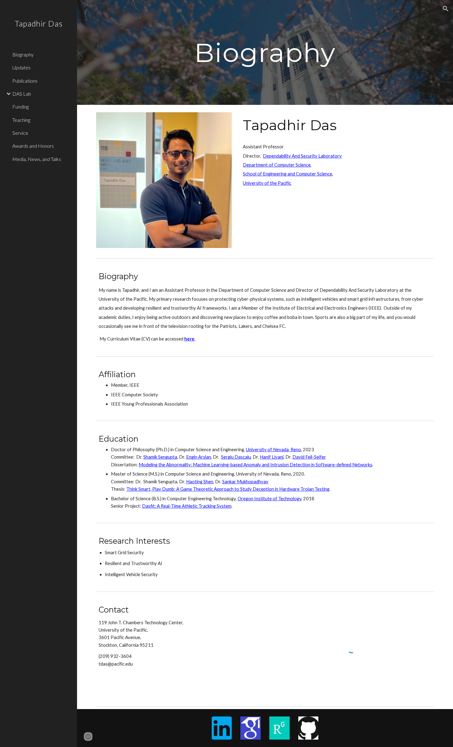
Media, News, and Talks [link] (36, 159)
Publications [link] (25, 81)
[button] (445, 8)
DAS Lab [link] (21, 94)
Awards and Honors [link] (33, 146)
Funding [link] (20, 106)
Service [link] (20, 133)
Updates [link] (21, 67)
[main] (265, 52)
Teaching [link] (21, 120)
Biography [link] (23, 54)
